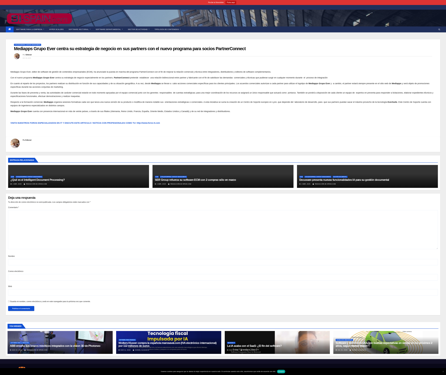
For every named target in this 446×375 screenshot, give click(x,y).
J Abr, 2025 (17, 184)
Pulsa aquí (231, 2)
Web (10, 286)
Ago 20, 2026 (17, 350)
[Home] (10, 29)
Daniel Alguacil (142, 350)
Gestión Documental (340, 176)
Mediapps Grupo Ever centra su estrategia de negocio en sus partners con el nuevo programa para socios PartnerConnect (130, 48)
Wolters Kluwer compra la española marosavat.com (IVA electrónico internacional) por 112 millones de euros (167, 344)
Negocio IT (231, 342)
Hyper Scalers (56, 29)
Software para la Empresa (29, 29)
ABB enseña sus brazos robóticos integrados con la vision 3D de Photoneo (55, 345)
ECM (12, 176)
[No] (443, 371)
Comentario (13, 207)
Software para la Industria (20, 342)
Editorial (29, 55)
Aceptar (281, 371)
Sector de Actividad (138, 29)
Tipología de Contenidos (167, 29)
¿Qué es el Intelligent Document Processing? (37, 179)
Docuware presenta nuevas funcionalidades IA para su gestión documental (344, 179)
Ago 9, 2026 (233, 350)
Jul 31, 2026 (343, 350)
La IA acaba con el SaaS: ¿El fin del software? (254, 345)
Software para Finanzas (127, 340)
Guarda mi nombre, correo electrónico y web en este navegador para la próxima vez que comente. (50, 301)
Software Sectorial (79, 29)
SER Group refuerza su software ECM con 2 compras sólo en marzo (195, 179)
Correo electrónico (15, 271)
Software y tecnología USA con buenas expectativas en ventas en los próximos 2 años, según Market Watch (384, 344)
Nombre (11, 256)
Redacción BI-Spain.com (36, 184)
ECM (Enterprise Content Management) (27, 44)
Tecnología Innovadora (344, 340)
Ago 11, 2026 (125, 350)
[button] (439, 29)
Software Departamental (108, 29)
